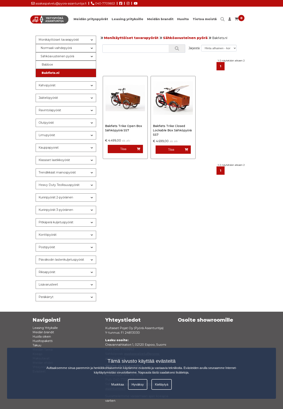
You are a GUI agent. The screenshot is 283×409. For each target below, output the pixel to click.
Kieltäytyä (161, 384)
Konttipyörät (48, 235)
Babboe (47, 64)
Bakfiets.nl (50, 73)
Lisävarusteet (48, 284)
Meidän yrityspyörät (91, 19)
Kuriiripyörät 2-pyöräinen (56, 197)
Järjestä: (194, 48)
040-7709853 (104, 3)
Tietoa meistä (205, 19)
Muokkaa (117, 384)
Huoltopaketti (43, 341)
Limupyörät (47, 135)
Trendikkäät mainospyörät (57, 172)
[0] (236, 20)
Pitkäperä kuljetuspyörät (56, 222)
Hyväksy (138, 384)
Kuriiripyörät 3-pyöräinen (56, 210)
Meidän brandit (160, 19)
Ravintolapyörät (50, 110)
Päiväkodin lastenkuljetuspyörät (61, 259)
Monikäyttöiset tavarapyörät (131, 38)
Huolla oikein (42, 336)
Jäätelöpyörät (48, 98)
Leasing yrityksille (127, 19)
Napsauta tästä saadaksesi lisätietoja (163, 372)
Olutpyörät (46, 123)
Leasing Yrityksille (45, 328)
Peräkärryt (46, 297)
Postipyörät (47, 247)
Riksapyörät (47, 272)
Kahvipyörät (47, 85)
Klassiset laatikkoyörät (54, 160)
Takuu (37, 345)
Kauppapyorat (49, 147)
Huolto (183, 19)
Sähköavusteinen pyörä (185, 38)
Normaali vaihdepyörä (56, 48)
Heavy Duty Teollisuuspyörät (59, 185)
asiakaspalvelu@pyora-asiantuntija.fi (61, 3)
